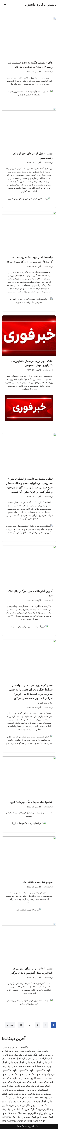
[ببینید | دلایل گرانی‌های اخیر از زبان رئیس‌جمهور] (29, 128)
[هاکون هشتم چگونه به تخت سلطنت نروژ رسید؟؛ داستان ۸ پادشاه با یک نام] (29, 37)
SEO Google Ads (36, 1121)
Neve (38, 1126)
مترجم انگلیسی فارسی (26, 1105)
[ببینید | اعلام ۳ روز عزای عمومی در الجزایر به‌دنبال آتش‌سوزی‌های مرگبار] (29, 943)
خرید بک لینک (20, 1054)
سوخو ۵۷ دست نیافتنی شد (37, 881)
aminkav (47, 72)
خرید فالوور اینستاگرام (30, 1078)
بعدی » (10, 1025)
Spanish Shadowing (36, 1097)
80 (21, 1025)
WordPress (22, 1126)
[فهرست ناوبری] (5, 4)
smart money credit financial (31, 1066)
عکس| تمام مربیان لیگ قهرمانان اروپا (31, 801)
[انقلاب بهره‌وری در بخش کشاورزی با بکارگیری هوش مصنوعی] (29, 335)
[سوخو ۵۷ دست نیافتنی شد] (29, 856)
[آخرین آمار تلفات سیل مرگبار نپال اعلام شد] (29, 566)
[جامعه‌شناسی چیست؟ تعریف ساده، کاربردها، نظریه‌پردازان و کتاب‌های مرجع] (29, 232)
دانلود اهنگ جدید (39, 1051)
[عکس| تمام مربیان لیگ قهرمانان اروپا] (29, 776)
